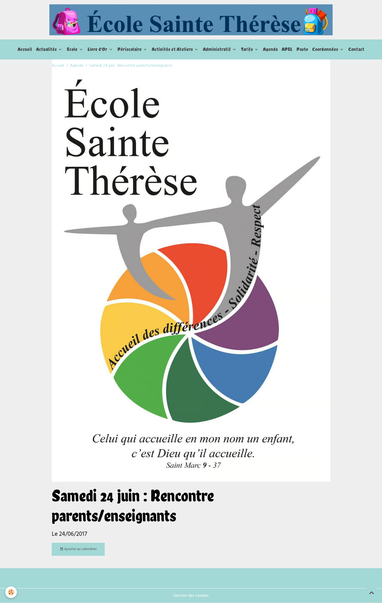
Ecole (72, 49)
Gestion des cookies (191, 596)
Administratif (217, 49)
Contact (356, 49)
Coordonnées (325, 49)
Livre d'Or (98, 49)
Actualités (47, 49)
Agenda (270, 49)
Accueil (25, 49)
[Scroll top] (371, 592)
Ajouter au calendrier (80, 549)
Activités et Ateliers (173, 49)
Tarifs (247, 49)
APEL (287, 49)
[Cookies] (11, 592)
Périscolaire (130, 49)
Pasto (302, 49)
